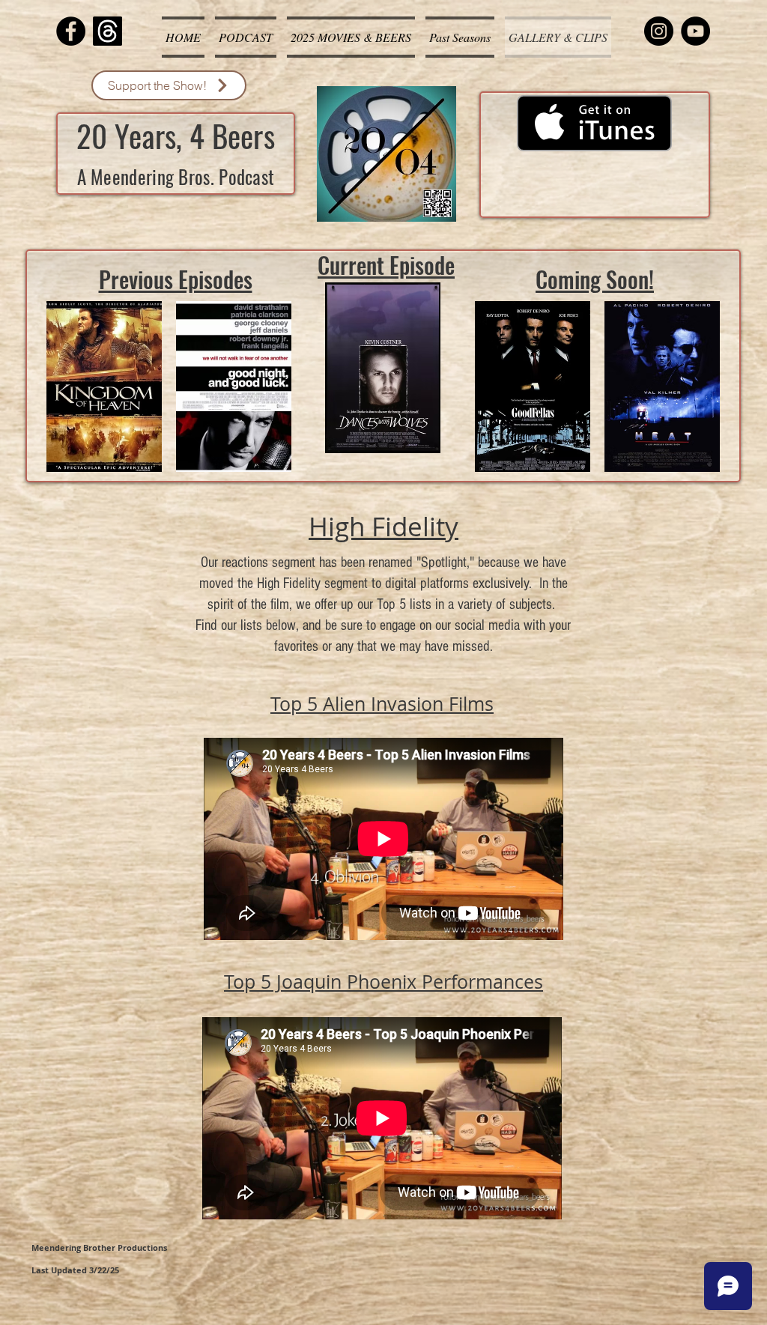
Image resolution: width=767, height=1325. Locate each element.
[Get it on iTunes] (594, 123)
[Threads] (107, 31)
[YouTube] (695, 31)
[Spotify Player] (594, 183)
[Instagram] (658, 31)
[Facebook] (70, 31)
